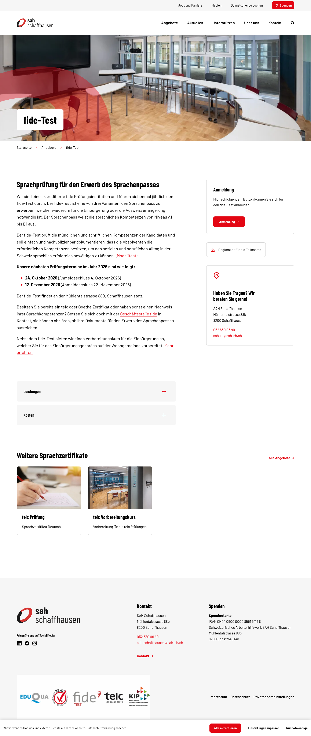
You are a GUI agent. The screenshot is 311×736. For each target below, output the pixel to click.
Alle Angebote (279, 458)
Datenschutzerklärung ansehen (107, 728)
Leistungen (32, 391)
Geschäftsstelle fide (138, 313)
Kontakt (275, 22)
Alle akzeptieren (225, 728)
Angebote (169, 22)
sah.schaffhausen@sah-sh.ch (160, 642)
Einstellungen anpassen (263, 728)
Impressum (218, 697)
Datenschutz (240, 697)
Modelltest (126, 255)
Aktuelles (195, 22)
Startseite (24, 147)
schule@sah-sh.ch (227, 335)
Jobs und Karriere (190, 5)
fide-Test (73, 147)
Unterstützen (223, 22)
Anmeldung (227, 222)
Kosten (28, 415)
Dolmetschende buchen (247, 5)
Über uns (251, 22)
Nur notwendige (297, 728)
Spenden (286, 5)
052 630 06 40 (224, 329)
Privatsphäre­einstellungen (273, 697)
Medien (217, 5)
